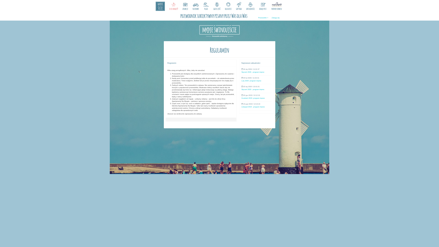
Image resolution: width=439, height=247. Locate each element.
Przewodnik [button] (262, 18)
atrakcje (185, 8)
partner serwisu (276, 8)
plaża (206, 8)
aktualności (250, 8)
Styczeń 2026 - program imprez (252, 72)
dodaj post (262, 8)
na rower (196, 8)
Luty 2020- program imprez (251, 81)
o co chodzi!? (173, 8)
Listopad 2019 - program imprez (253, 107)
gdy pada (239, 8)
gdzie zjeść (217, 8)
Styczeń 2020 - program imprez (252, 89)
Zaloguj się (276, 18)
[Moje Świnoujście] (160, 6)
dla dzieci (228, 8)
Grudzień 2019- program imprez (253, 98)
